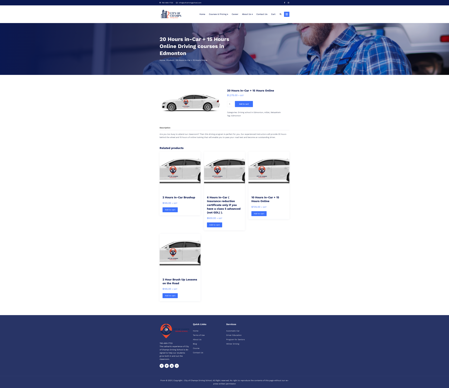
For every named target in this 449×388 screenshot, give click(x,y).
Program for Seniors (235, 339)
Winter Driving (232, 344)
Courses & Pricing (217, 14)
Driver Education (234, 335)
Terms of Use (199, 335)
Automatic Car (233, 331)
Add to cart (244, 104)
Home (202, 14)
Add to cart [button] (170, 210)
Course (196, 348)
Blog (195, 344)
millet (267, 112)
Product (170, 60)
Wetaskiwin (276, 112)
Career (235, 14)
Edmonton (236, 116)
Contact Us (261, 14)
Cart (273, 14)
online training (197, 137)
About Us (246, 14)
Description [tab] (165, 128)
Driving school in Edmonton (250, 112)
